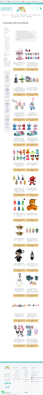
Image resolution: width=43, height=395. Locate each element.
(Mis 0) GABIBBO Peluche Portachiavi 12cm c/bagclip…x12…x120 (32, 189)
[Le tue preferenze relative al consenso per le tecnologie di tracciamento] (2, 393)
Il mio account (17, 377)
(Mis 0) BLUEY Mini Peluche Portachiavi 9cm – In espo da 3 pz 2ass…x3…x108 (32, 89)
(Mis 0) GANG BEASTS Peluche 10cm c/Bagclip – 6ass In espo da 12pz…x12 (19, 215)
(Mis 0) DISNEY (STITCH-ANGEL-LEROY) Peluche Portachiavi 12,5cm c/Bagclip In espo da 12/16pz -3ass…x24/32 (19, 139)
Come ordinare (17, 374)
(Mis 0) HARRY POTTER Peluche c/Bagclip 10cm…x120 (19, 264)
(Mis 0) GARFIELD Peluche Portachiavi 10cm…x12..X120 (32, 214)
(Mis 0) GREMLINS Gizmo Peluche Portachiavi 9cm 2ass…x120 (19, 240)
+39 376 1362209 (36, 381)
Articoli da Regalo (7, 30)
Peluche (5, 35)
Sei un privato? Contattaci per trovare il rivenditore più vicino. (6, 9)
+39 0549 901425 (36, 379)
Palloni (5, 34)
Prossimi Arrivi (6, 52)
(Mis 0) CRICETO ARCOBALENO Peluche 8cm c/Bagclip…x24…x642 (32, 114)
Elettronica (26, 374)
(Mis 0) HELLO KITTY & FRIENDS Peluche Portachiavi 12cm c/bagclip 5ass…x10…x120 (19, 340)
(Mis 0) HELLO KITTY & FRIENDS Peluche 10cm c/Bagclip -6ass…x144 (19, 315)
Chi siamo (17, 372)
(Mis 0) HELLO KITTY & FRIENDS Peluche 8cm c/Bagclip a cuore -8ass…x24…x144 (32, 315)
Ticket (26, 377)
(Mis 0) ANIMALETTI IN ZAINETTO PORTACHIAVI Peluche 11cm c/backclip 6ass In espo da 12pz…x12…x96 (32, 64)
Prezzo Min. (5, 66)
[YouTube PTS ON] (6, 387)
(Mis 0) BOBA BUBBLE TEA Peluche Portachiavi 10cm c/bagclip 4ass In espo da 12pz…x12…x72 (19, 114)
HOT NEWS (6, 32)
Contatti (16, 370)
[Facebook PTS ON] (5, 383)
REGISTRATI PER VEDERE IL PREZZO (19, 69)
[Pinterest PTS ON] (8, 387)
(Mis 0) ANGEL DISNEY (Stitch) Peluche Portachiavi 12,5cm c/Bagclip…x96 (19, 64)
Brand (26, 381)
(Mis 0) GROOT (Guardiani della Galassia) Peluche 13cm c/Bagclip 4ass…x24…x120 (32, 240)
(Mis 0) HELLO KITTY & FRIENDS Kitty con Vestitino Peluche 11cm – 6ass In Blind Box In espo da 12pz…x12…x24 (32, 290)
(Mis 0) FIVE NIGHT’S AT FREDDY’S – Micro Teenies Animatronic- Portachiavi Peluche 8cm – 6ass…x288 (19, 190)
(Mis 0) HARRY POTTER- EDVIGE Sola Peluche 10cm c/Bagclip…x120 (19, 290)
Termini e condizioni (17, 379)
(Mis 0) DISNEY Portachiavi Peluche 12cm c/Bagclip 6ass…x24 (32, 164)
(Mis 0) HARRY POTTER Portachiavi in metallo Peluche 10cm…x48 (32, 265)
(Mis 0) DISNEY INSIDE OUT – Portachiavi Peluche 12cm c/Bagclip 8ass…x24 (19, 164)
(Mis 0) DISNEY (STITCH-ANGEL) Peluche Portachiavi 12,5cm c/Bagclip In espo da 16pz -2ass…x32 (32, 139)
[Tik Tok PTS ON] (10, 383)
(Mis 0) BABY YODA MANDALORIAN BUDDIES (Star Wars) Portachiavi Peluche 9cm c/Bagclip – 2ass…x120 (19, 89)
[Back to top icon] (41, 391)
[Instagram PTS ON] (7, 383)
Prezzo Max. (8, 66)
